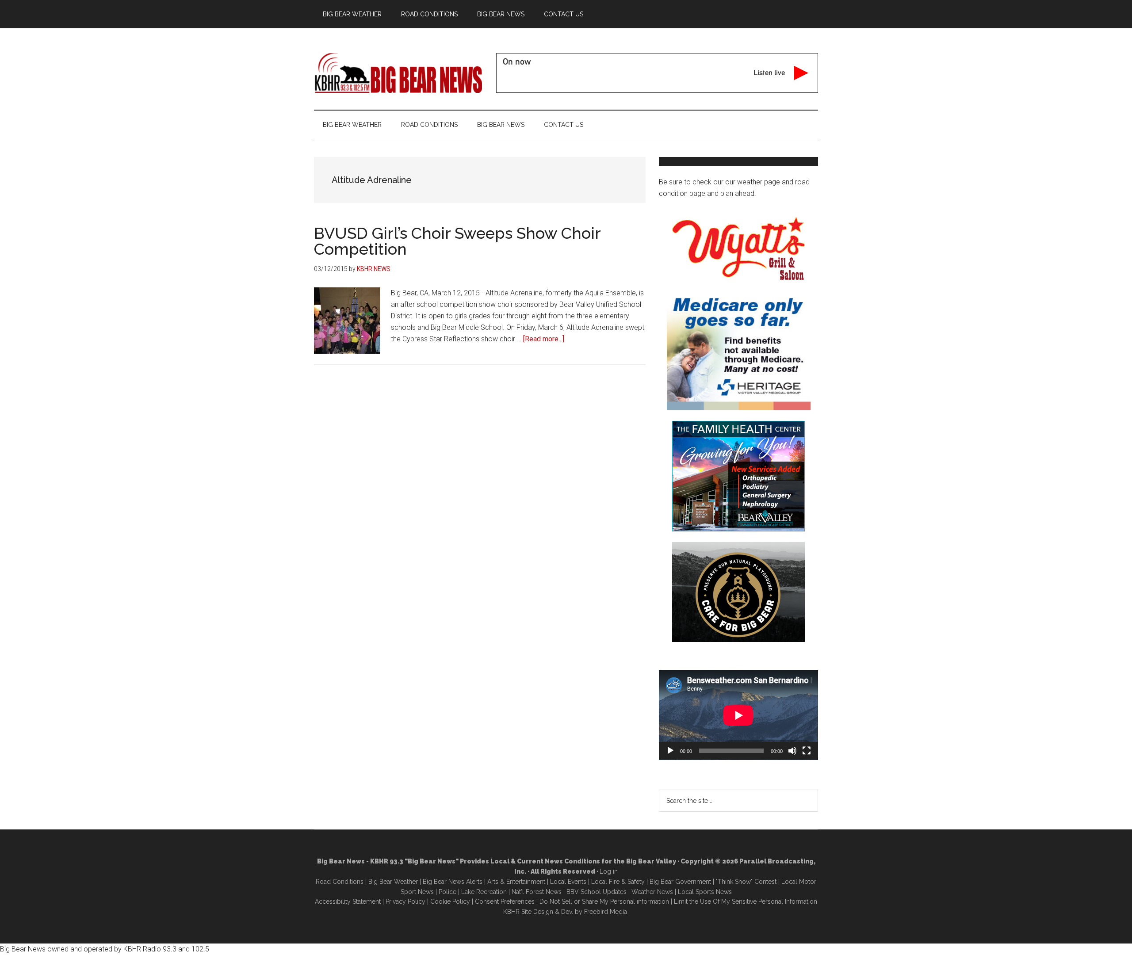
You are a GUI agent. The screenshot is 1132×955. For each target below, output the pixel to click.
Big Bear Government (680, 881)
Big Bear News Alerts (452, 881)
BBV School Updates (596, 891)
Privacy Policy (405, 901)
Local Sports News (705, 891)
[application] (738, 715)
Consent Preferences (505, 901)
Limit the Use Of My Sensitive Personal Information (745, 901)
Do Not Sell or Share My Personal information (604, 901)
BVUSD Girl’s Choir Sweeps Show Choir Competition (457, 241)
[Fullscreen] (806, 750)
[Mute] (792, 750)
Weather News (652, 891)
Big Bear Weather (393, 881)
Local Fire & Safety (618, 881)
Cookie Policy (450, 901)
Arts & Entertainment (516, 881)
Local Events (568, 881)
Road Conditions (339, 881)
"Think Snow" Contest (746, 881)
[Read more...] (543, 339)
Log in (609, 871)
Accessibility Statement (348, 901)
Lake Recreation (484, 891)
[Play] (670, 750)
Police (447, 891)
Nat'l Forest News (537, 891)
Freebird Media (605, 911)
